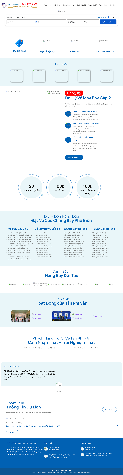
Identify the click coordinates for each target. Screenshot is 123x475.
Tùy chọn (113, 17)
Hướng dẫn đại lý (68, 5)
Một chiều (10, 17)
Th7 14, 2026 (10, 423)
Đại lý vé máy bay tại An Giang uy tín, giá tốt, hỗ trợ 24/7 (33, 426)
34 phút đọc (19, 423)
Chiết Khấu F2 (81, 5)
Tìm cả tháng (102, 17)
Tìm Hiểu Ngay (73, 157)
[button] (1, 11)
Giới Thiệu (57, 5)
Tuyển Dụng (103, 5)
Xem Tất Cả (108, 409)
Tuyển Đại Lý (92, 5)
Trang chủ (47, 5)
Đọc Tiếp (11, 432)
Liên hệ (112, 5)
